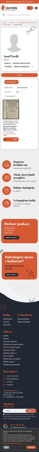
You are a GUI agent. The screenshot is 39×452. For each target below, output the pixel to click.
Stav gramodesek (23, 319)
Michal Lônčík (7, 124)
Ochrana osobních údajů (11, 347)
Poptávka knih (7, 319)
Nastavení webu (10, 353)
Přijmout (31, 447)
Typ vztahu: (7, 92)
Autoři (12, 22)
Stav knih (6, 322)
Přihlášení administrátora (11, 364)
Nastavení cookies (9, 350)
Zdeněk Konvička (13, 123)
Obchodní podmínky (10, 341)
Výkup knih (6, 325)
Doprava (6, 338)
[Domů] (5, 22)
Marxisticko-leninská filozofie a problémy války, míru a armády (10, 128)
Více (6, 447)
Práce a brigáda (8, 356)
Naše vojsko (10, 132)
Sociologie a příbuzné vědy (27, 22)
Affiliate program (8, 362)
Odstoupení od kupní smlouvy (13, 344)
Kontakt (5, 336)
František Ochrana (8, 121)
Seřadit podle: (8, 87)
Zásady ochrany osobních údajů (21, 418)
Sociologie (7, 24)
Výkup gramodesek (24, 322)
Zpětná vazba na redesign (12, 359)
